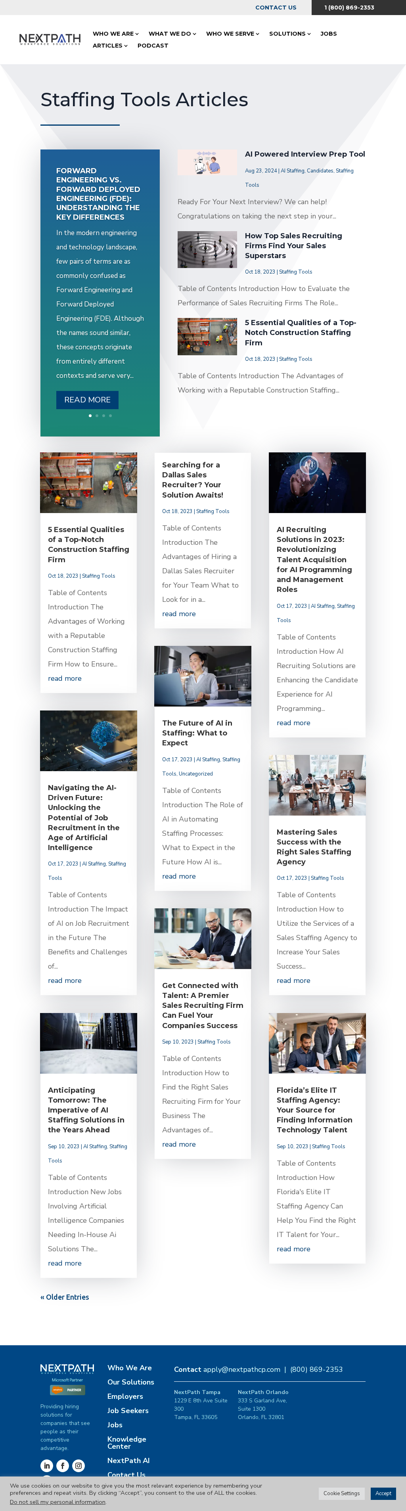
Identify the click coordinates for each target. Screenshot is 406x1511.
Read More (87, 400)
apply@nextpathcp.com (241, 1369)
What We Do (170, 33)
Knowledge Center (126, 1442)
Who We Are (113, 33)
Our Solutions (130, 1382)
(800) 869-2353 (316, 1369)
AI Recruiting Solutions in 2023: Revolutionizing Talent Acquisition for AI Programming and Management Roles (314, 559)
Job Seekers (128, 1410)
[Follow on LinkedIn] (46, 1465)
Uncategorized (196, 774)
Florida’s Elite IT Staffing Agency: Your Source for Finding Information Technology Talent (314, 1110)
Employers (125, 1396)
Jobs (329, 33)
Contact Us (276, 7)
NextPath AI (128, 1460)
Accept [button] (383, 1493)
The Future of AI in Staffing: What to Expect (197, 733)
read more (65, 678)
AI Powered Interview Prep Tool (305, 154)
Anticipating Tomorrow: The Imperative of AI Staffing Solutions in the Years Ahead (86, 1110)
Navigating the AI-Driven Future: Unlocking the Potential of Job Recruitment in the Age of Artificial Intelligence (84, 817)
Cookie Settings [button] (342, 1493)
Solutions (287, 33)
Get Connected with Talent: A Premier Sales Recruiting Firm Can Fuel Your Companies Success (202, 1005)
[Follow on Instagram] (78, 1465)
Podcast (153, 45)
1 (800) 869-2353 (349, 7)
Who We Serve (230, 33)
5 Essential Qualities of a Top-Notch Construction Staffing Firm (300, 332)
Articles (108, 45)
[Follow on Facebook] (62, 1465)
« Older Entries (64, 1297)
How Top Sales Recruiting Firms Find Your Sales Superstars (293, 246)
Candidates (320, 170)
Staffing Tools (295, 272)
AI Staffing (292, 170)
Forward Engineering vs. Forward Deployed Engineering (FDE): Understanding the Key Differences (98, 194)
